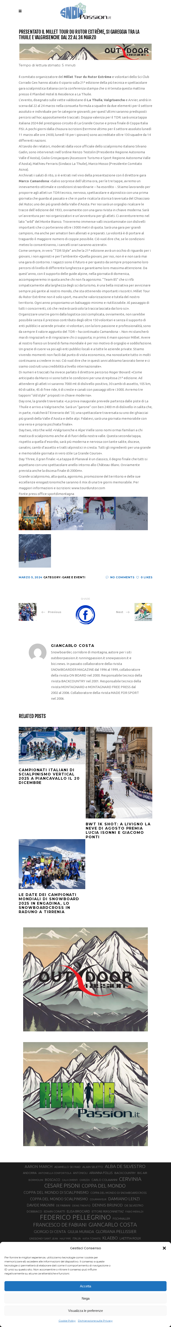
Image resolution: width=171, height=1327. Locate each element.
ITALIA (77, 1238)
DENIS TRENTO (81, 1205)
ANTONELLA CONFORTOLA (54, 1173)
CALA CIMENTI (70, 1180)
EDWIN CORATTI (54, 1211)
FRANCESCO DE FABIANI (60, 1224)
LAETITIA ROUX (130, 1238)
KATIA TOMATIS (92, 1238)
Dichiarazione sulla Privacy (95, 1320)
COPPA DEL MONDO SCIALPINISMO (59, 1199)
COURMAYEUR (98, 1199)
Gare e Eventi (74, 577)
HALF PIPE (65, 1238)
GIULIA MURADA (81, 1232)
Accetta (85, 1286)
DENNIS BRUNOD (107, 1205)
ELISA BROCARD (78, 1211)
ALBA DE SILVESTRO (125, 1166)
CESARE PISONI (62, 1186)
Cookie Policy (67, 1320)
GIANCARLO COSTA (112, 1224)
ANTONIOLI (80, 1173)
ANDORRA (30, 1172)
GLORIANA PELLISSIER (116, 1231)
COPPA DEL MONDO (104, 1185)
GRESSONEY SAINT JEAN (43, 1238)
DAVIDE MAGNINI (40, 1205)
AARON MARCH (39, 1166)
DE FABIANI (63, 1205)
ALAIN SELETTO (92, 1167)
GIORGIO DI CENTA (50, 1231)
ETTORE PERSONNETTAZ (108, 1211)
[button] (164, 1248)
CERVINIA (130, 1179)
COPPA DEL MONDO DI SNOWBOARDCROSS (118, 1192)
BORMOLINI (35, 1179)
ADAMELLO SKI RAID (67, 1166)
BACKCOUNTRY (125, 1173)
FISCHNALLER (121, 1218)
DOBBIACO (34, 1211)
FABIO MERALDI (134, 1211)
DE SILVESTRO (133, 1205)
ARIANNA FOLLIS (101, 1173)
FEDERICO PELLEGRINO (75, 1217)
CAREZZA (84, 1180)
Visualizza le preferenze (85, 1311)
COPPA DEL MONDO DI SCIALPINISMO (56, 1192)
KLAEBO (110, 1238)
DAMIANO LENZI (124, 1198)
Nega (86, 1298)
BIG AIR (142, 1173)
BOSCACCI (52, 1180)
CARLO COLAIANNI (104, 1180)
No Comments (122, 577)
